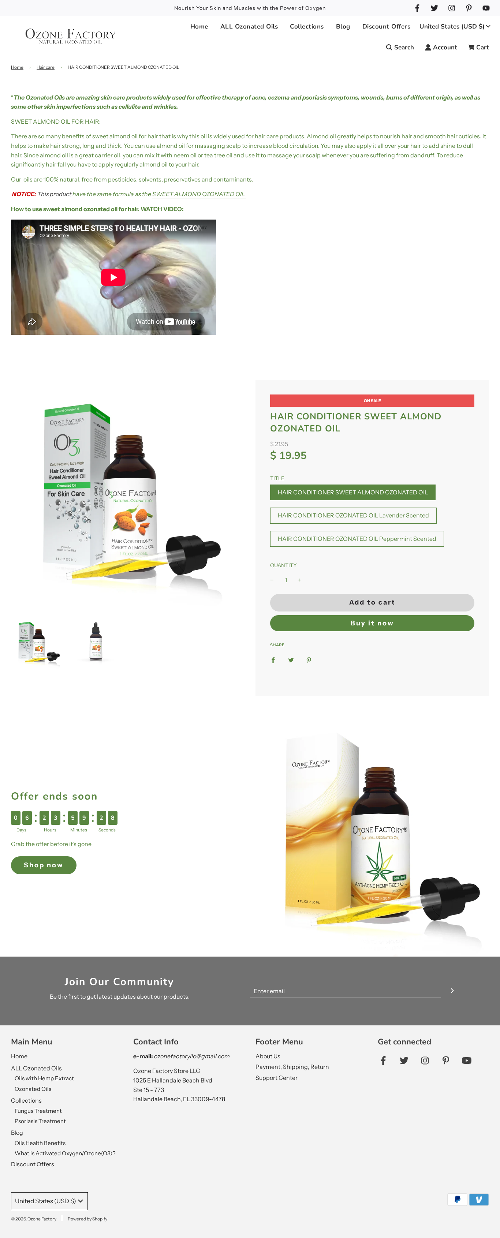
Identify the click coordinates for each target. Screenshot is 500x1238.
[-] (272, 580)
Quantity (283, 565)
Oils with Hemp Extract (44, 1078)
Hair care (46, 67)
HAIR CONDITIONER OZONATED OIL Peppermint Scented (357, 538)
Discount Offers (386, 26)
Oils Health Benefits (40, 1143)
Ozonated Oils (33, 1088)
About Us (267, 1056)
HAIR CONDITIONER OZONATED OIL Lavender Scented (353, 515)
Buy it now (372, 623)
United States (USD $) (452, 26)
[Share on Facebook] (273, 660)
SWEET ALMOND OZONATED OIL (198, 194)
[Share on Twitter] (291, 660)
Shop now (44, 865)
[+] (299, 580)
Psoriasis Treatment (40, 1121)
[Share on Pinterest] (309, 660)
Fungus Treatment (38, 1110)
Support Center (276, 1077)
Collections (26, 1100)
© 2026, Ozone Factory (33, 1219)
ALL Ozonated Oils (36, 1068)
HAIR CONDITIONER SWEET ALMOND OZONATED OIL (353, 492)
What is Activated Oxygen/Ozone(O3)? (65, 1153)
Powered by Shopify (87, 1219)
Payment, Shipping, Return (292, 1066)
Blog (17, 1132)
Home (199, 26)
